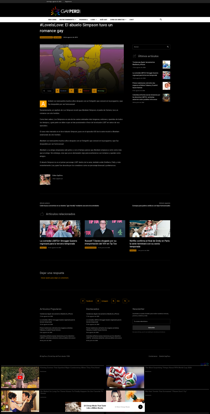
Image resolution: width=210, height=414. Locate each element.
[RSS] (113, 301)
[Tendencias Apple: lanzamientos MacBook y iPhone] (166, 64)
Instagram (105, 301)
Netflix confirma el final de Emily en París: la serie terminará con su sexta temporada (150, 243)
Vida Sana (52, 20)
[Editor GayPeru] (45, 179)
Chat (132, 20)
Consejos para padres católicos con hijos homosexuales (151, 206)
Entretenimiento (67, 20)
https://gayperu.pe (57, 179)
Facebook (89, 301)
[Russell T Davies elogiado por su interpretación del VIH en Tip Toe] (105, 228)
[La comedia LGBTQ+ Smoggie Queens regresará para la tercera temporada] (166, 75)
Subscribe (151, 328)
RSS (118, 301)
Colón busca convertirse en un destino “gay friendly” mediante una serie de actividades (69, 206)
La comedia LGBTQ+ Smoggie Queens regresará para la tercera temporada (145, 74)
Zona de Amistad (117, 20)
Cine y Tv (43, 247)
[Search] (167, 46)
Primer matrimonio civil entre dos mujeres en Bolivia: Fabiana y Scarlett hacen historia (145, 85)
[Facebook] (83, 301)
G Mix (93, 20)
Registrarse (68, 1)
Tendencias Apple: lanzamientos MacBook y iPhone (144, 63)
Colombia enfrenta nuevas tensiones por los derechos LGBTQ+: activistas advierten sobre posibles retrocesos (146, 97)
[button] (160, 20)
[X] (125, 301)
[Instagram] (98, 301)
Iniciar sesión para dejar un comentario (54, 278)
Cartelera (57, 37)
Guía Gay (103, 20)
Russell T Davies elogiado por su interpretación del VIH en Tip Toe (101, 242)
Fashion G (83, 20)
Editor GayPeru (57, 175)
